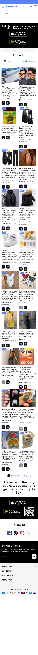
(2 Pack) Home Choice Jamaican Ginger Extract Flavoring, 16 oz (10, 128)
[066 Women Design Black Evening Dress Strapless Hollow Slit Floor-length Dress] (27, 320)
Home (5, 50)
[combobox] (19, 13)
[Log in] (30, 6)
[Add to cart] (3, 103)
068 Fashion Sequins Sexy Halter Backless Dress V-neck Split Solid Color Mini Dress (10, 370)
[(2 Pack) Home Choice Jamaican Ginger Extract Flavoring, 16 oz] (10, 115)
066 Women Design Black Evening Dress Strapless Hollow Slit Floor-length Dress (26, 333)
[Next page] (29, 475)
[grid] (5, 61)
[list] (9, 61)
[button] (4, 6)
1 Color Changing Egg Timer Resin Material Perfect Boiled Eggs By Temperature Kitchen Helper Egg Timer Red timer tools (9, 455)
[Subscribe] (34, 556)
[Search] (32, 13)
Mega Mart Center (22, 589)
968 (25, 476)
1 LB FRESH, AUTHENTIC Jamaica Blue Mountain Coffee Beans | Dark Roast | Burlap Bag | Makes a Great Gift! (27, 454)
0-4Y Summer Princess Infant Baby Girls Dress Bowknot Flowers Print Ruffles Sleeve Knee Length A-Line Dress (27, 294)
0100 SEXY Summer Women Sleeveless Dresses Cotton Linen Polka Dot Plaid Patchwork (9, 334)
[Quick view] (8, 103)
